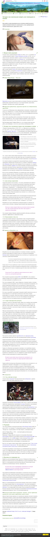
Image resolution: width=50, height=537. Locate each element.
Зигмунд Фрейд (17, 402)
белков (28, 438)
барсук (32, 327)
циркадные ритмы (29, 335)
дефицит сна (14, 165)
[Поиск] (42, 1)
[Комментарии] (39, 17)
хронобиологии (20, 335)
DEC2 (19, 277)
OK (45, 534)
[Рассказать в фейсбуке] (44, 17)
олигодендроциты (20, 484)
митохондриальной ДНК (29, 436)
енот (30, 327)
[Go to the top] (37, 53)
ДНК (14, 438)
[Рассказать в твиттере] (45, 17)
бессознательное (18, 70)
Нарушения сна (6, 101)
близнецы (5, 255)
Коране (21, 59)
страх (19, 153)
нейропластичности (9, 469)
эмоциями (33, 151)
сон (35, 54)
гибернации (6, 164)
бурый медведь (22, 327)
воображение (28, 378)
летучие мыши (22, 329)
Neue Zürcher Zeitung (27, 426)
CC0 (8, 50)
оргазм (13, 69)
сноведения (11, 378)
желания (23, 404)
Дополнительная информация (7, 535)
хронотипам (33, 337)
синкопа (34, 162)
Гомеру (19, 54)
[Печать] (43, 17)
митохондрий (5, 436)
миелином (5, 487)
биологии (34, 158)
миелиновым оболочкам (31, 488)
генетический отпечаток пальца (9, 480)
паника (22, 153)
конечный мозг (31, 407)
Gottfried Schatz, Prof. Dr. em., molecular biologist (19, 511)
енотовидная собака (27, 327)
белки (25, 329)
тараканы (20, 168)
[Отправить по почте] (47, 17)
